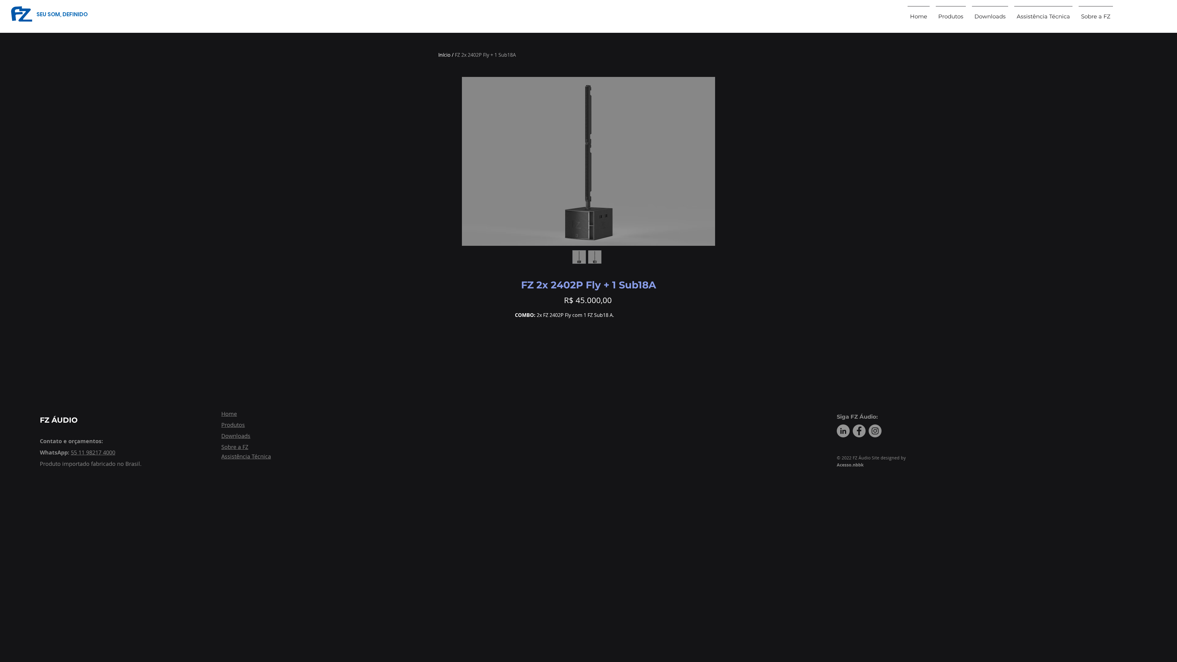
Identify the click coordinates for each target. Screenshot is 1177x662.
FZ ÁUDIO (59, 420)
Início (444, 54)
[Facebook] (859, 430)
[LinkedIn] (843, 430)
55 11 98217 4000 (93, 452)
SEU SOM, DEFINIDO (62, 14)
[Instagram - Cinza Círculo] (875, 430)
